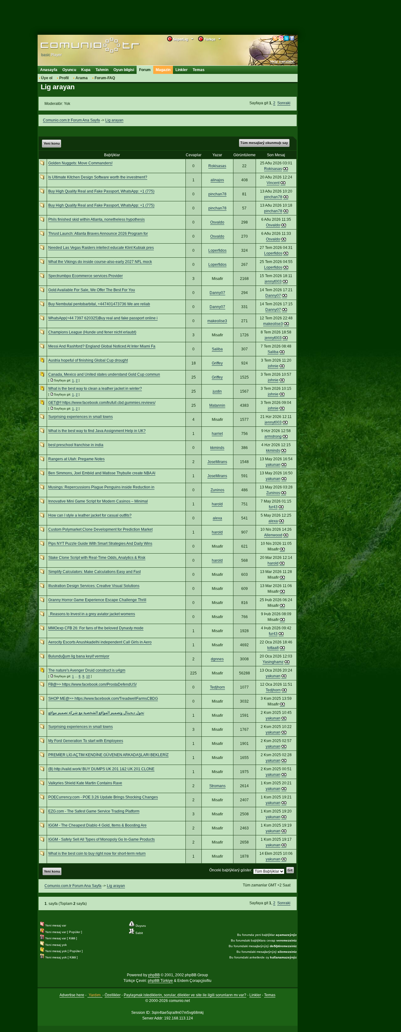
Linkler (181, 70)
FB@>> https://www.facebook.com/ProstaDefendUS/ (92, 684)
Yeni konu (52, 143)
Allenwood (273, 535)
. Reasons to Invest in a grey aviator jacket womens (91, 614)
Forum (145, 70)
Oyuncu (69, 70)
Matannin (217, 405)
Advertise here (72, 995)
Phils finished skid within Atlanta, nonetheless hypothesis (96, 219)
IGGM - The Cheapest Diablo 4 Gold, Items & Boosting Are (97, 825)
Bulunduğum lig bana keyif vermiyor (78, 656)
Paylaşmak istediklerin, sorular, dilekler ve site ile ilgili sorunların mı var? (185, 995)
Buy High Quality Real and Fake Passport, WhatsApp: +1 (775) (101, 191)
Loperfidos (217, 250)
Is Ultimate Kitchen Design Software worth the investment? (97, 177)
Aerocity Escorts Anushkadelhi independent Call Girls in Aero (100, 642)
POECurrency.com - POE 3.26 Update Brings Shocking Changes (103, 797)
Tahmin (102, 70)
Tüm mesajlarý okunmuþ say (264, 143)
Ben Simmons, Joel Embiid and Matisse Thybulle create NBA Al (101, 473)
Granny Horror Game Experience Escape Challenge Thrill (97, 600)
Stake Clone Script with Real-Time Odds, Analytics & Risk (96, 557)
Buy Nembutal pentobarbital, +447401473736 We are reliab (99, 304)
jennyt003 (273, 281)
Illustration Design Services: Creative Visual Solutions (93, 586)
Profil (64, 78)
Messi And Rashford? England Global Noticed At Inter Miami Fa (101, 346)
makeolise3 (217, 321)
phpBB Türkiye (160, 980)
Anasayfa (48, 70)
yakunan (273, 464)
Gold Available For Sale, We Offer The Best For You (91, 290)
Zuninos (217, 490)
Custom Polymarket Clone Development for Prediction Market (100, 529)
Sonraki (283, 103)
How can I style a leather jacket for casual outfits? (90, 515)
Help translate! (282, 61)
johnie (273, 366)
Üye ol (46, 78)
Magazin (163, 70)
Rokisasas (217, 166)
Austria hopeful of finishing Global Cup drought (88, 360)
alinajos (217, 180)
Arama (82, 78)
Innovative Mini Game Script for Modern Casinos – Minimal (98, 501)
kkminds (217, 448)
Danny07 (217, 293)
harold (217, 504)
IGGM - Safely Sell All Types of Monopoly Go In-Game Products (101, 839)
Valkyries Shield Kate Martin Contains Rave (85, 783)
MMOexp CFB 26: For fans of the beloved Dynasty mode (95, 628)
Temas (199, 70)
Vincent (273, 183)
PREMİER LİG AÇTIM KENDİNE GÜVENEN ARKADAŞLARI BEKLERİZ (108, 755)
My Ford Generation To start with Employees (85, 741)
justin (217, 391)
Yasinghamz (273, 662)
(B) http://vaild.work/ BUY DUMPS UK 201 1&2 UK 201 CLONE (101, 769)
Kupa (86, 70)
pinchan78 (217, 194)
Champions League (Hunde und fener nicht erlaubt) (92, 332)
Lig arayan (114, 120)
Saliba (217, 349)
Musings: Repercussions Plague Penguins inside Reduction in (101, 487)
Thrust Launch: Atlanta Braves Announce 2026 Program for (98, 233)
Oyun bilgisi (123, 70)
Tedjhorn (217, 687)
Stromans (217, 786)
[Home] (81, 46)
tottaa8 (273, 648)
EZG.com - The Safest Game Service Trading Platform (93, 811)
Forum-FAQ (105, 78)
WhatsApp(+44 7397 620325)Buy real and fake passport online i (103, 318)
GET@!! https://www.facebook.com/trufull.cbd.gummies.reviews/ (101, 402)
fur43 (273, 507)
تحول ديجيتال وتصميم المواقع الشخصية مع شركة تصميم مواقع (96, 712)
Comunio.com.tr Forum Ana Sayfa (71, 120)
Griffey (217, 363)
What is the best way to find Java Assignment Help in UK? (97, 431)
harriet (217, 433)
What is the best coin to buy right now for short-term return (97, 853)
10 (88, 676)
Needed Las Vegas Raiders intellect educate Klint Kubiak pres (101, 247)
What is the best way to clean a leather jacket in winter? (95, 388)
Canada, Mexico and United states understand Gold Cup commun (104, 374)
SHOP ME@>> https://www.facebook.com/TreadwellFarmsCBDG (103, 698)
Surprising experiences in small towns (80, 417)
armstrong (273, 436)
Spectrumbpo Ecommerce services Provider (85, 276)
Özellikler (113, 995)
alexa (217, 518)
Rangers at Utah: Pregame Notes (76, 459)
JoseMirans (217, 462)
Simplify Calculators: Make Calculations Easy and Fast (94, 572)
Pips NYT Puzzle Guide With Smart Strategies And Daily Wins (100, 543)
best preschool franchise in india (75, 445)
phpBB (154, 975)
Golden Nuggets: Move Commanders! (80, 163)
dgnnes (217, 659)
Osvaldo (217, 222)
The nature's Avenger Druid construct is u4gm (86, 670)
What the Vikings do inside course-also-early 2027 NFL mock (100, 262)
